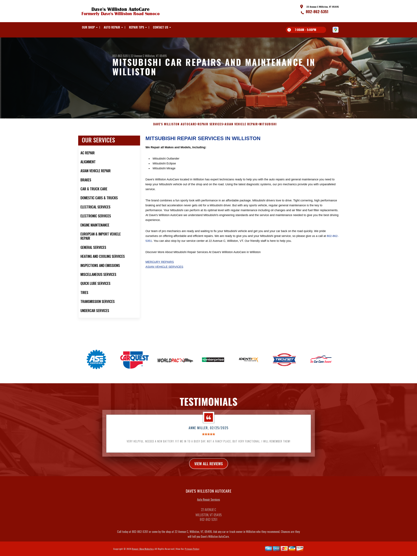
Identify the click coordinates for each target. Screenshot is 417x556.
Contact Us (160, 27)
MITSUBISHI (268, 124)
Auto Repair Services (208, 499)
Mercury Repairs (159, 261)
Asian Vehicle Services (164, 266)
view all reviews (208, 463)
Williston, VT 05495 (156, 56)
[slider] (208, 434)
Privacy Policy (192, 548)
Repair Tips (136, 27)
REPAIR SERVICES (210, 124)
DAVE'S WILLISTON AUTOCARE (174, 124)
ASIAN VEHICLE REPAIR (241, 124)
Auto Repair (112, 27)
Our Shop (88, 27)
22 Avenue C (137, 56)
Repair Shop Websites (142, 548)
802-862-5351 (317, 11)
